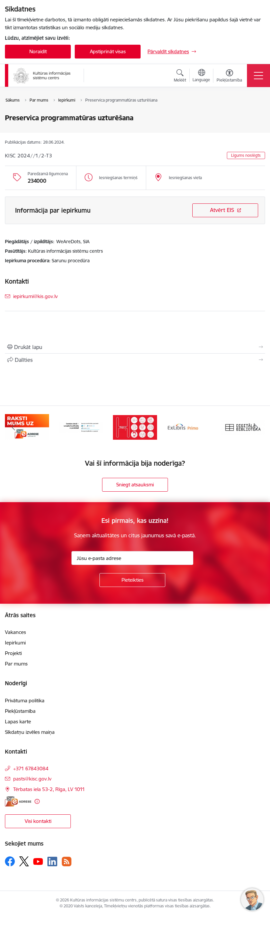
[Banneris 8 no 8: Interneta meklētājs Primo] (135, 427)
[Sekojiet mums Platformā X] (24, 861)
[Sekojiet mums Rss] (66, 861)
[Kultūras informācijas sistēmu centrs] (42, 75)
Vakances (15, 632)
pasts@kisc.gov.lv (32, 779)
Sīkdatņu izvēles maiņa (30, 732)
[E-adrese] (18, 801)
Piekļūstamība (20, 711)
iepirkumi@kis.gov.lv (35, 296)
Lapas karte (18, 721)
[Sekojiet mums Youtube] (38, 861)
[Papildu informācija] (37, 801)
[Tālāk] (256, 427)
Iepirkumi (15, 643)
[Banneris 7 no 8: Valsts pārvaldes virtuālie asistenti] (81, 427)
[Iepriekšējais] (13, 427)
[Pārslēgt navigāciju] (258, 75)
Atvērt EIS (222, 210)
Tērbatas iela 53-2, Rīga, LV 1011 (49, 789)
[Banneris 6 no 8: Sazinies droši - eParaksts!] (27, 427)
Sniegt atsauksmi (135, 484)
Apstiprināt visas (108, 51)
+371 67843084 (30, 768)
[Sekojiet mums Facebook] (10, 861)
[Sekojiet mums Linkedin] (52, 862)
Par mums (16, 664)
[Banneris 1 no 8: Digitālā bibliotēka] (189, 427)
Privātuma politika (24, 700)
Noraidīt (38, 51)
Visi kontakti (38, 821)
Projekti (13, 653)
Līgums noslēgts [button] (246, 155)
